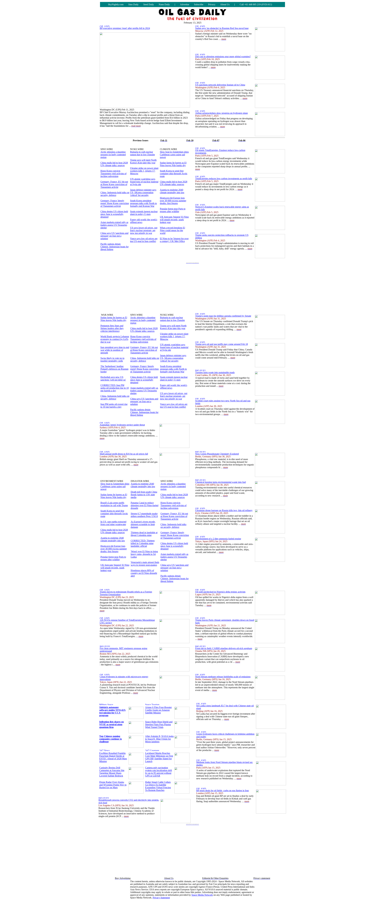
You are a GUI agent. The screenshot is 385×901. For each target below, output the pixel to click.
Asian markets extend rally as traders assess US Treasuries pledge (114, 225)
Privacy (211, 4)
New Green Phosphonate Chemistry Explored (217, 454)
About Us (224, 4)
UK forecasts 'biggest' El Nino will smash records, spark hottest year (174, 220)
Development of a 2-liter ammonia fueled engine (218, 538)
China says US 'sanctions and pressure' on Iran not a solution (114, 236)
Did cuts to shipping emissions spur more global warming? (223, 56)
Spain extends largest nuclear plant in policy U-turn (144, 212)
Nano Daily (164, 4)
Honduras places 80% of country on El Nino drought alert (144, 573)
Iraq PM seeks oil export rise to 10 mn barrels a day (114, 405)
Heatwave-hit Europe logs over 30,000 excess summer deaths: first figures (173, 201)
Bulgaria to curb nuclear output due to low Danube (142, 153)
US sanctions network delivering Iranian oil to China (220, 84)
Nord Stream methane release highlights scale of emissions (223, 676)
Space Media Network (202, 895)
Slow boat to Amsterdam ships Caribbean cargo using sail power (174, 155)
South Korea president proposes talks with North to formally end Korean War (143, 203)
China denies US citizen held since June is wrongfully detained (114, 214)
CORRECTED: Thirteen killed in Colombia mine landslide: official (143, 543)
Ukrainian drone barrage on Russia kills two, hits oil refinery (224, 510)
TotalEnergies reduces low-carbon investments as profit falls (223, 178)
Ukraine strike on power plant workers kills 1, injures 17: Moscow (144, 171)
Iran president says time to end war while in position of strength (114, 350)
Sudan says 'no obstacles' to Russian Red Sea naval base (222, 28)
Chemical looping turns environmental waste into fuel (220, 482)
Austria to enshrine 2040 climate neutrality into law (172, 191)
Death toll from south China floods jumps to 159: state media (144, 495)
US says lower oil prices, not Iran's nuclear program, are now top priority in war (143, 230)
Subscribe (198, 4)
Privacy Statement (161, 897)
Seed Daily (148, 4)
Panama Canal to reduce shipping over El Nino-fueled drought (144, 505)
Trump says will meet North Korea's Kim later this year (143, 161)
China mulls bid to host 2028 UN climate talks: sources (114, 164)
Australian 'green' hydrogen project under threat (122, 424)
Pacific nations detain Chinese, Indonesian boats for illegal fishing (114, 247)
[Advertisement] (192, 286)
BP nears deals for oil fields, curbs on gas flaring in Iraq (222, 790)
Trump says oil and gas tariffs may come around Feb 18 (221, 344)
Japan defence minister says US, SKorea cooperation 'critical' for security (143, 192)
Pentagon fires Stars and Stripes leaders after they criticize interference (112, 328)
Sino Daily (133, 4)
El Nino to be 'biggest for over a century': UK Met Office (174, 240)
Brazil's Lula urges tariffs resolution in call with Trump (114, 504)
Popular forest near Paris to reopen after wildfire (172, 210)
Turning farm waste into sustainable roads (215, 372)
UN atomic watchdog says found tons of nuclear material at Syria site (144, 182)
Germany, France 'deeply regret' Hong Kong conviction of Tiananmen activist (114, 203)
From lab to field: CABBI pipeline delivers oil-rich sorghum (223, 648)
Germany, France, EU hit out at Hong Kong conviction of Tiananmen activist (114, 184)
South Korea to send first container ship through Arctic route (173, 174)
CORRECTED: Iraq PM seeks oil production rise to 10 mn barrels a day (114, 388)
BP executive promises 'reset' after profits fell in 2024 (125, 28)
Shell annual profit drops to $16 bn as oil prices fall (124, 454)
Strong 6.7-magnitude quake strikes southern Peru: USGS (144, 515)
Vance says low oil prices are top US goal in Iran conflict (143, 240)
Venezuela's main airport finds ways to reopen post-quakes (145, 563)
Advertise (184, 4)
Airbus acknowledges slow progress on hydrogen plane (221, 113)
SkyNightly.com (115, 4)
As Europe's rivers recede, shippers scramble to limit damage (143, 524)
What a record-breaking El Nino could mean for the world (172, 230)
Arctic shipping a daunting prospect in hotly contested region (113, 155)
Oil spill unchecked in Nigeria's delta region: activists (220, 591)
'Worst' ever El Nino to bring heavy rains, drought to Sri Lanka (144, 554)
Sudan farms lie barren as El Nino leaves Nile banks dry (173, 164)
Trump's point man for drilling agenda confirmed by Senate (223, 316)
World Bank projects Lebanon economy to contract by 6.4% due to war (114, 339)
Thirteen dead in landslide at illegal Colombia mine (144, 533)
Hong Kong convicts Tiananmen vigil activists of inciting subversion (113, 174)
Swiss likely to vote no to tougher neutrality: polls (112, 359)
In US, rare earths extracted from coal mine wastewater (113, 523)
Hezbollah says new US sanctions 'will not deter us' (113, 378)
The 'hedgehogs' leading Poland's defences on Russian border (114, 369)
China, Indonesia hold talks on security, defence (114, 193)
